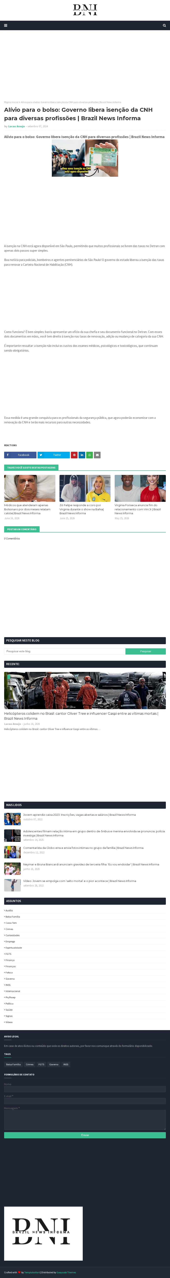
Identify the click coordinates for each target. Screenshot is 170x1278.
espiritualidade (14, 947)
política (9, 1003)
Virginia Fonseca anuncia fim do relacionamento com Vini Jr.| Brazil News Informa (138, 509)
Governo (10, 978)
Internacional (13, 991)
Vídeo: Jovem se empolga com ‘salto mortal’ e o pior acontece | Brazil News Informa (79, 881)
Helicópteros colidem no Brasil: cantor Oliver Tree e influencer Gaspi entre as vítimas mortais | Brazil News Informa (81, 716)
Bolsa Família (13, 916)
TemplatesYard (32, 1272)
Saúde (9, 1009)
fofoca (9, 972)
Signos (9, 1015)
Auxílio (9, 910)
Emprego (10, 941)
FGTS (8, 953)
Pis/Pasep (10, 997)
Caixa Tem (11, 922)
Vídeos (9, 1022)
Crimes (9, 929)
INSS (8, 984)
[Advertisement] (85, 65)
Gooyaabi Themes (66, 1272)
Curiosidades (12, 935)
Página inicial (11, 102)
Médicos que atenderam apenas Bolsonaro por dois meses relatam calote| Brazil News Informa (27, 509)
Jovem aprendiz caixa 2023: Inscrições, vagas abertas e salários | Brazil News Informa (79, 814)
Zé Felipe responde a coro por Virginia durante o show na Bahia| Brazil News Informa (82, 509)
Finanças (11, 966)
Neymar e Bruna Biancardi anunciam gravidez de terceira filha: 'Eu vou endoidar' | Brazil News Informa (91, 864)
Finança (10, 960)
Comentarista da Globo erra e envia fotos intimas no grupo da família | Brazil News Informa (83, 847)
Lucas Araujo (16, 126)
